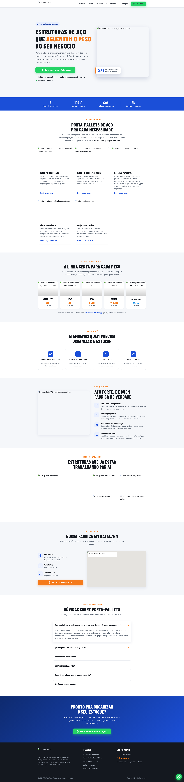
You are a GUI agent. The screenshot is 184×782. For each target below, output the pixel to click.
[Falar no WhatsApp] (179, 777)
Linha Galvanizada (89, 765)
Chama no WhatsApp (93, 313)
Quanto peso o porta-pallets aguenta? (70, 647)
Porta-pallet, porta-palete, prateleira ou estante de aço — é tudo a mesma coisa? (88, 625)
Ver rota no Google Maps (62, 582)
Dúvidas (113, 4)
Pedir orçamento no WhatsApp (56, 70)
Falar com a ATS (84, 240)
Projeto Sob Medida (90, 768)
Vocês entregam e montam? (66, 684)
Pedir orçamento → (124, 758)
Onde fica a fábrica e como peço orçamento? (73, 675)
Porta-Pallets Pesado (91, 754)
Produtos (81, 4)
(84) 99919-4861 (125, 754)
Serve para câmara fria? (65, 666)
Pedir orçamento (47, 193)
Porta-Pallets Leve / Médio (93, 758)
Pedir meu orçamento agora (94, 731)
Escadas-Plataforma (90, 761)
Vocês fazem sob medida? (65, 656)
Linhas (90, 4)
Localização (123, 4)
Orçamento (140, 4)
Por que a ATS (101, 4)
